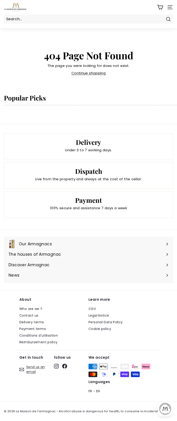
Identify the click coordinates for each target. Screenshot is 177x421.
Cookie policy (99, 328)
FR (90, 391)
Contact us (28, 315)
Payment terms (32, 328)
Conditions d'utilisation (38, 335)
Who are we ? (30, 308)
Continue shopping (88, 73)
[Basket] (160, 7)
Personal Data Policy (105, 322)
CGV (92, 308)
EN (98, 391)
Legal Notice (98, 315)
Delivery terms (31, 322)
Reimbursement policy (38, 342)
